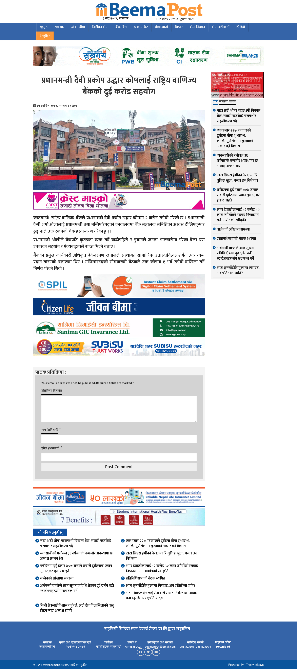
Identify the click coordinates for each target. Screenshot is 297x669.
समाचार (59, 27)
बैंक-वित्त (121, 27)
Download (223, 647)
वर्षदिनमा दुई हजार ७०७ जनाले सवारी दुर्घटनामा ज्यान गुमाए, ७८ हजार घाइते (76, 568)
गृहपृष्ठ (43, 27)
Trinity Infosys (255, 665)
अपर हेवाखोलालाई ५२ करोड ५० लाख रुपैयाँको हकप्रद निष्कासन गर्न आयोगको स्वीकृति (162, 568)
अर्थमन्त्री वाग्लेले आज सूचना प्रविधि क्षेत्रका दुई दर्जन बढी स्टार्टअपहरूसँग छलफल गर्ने (77, 588)
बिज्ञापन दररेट (223, 642)
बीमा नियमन (197, 27)
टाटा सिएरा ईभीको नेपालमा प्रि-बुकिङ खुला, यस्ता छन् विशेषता (161, 556)
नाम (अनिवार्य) (49, 430)
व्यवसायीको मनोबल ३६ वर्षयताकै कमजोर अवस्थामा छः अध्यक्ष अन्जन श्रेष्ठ (76, 556)
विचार (179, 27)
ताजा (215, 101)
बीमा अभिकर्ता (221, 27)
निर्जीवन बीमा (100, 27)
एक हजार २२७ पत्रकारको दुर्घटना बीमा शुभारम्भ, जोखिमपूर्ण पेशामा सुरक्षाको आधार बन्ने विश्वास (158, 543)
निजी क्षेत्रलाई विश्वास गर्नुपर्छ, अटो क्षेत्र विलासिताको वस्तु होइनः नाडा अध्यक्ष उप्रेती (77, 608)
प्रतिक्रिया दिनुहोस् (51, 390)
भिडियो (240, 27)
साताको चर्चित (227, 101)
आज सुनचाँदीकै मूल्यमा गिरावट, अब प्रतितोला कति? (160, 585)
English (45, 36)
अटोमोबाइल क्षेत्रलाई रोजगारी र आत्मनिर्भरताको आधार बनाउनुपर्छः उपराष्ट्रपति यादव (162, 595)
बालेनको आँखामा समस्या (57, 578)
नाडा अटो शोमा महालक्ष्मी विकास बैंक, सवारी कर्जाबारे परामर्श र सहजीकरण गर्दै (75, 543)
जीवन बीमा (78, 27)
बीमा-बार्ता (161, 27)
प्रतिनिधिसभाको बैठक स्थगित (145, 578)
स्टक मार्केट (141, 27)
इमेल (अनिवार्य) (50, 448)
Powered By (236, 665)
